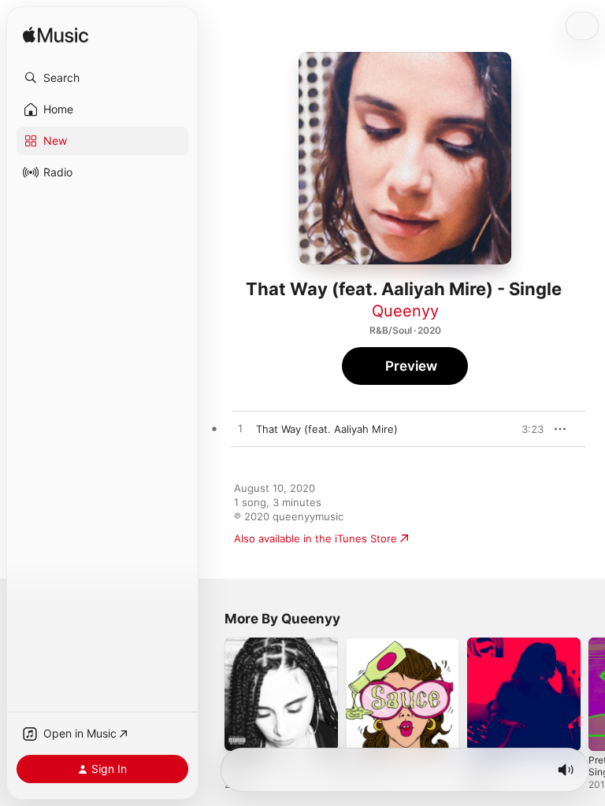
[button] (102, 78)
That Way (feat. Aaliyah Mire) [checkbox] (327, 429)
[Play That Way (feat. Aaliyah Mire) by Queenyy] (240, 429)
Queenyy (405, 310)
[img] (55, 36)
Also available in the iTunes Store (315, 538)
